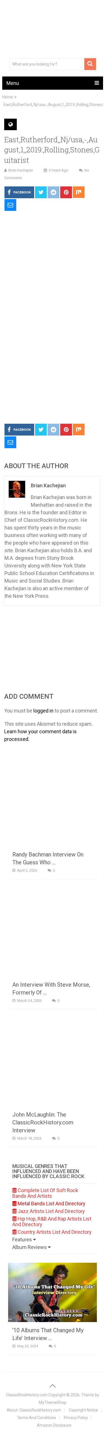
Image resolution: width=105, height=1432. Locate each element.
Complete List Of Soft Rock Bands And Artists (45, 1193)
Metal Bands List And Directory (51, 1204)
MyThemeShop (52, 1402)
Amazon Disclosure (54, 1425)
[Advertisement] (52, 364)
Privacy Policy (76, 1417)
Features (22, 1239)
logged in (43, 711)
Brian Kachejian (20, 170)
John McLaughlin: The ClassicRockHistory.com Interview (42, 1122)
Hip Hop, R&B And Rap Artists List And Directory (51, 1221)
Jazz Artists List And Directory (51, 1211)
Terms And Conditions (36, 1417)
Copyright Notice (83, 1410)
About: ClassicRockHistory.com (34, 1410)
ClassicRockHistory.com (27, 1395)
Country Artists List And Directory (54, 1232)
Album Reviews (30, 1247)
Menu (12, 83)
